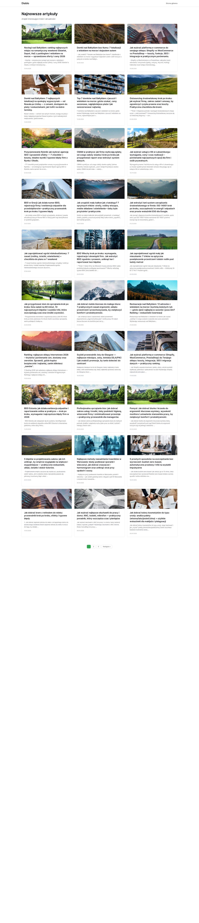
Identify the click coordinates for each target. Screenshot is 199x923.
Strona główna (171, 3)
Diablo (25, 3)
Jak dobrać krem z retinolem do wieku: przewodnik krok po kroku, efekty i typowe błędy (45, 515)
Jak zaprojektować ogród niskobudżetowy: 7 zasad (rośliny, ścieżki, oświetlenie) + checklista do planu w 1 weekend (46, 256)
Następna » (107, 546)
